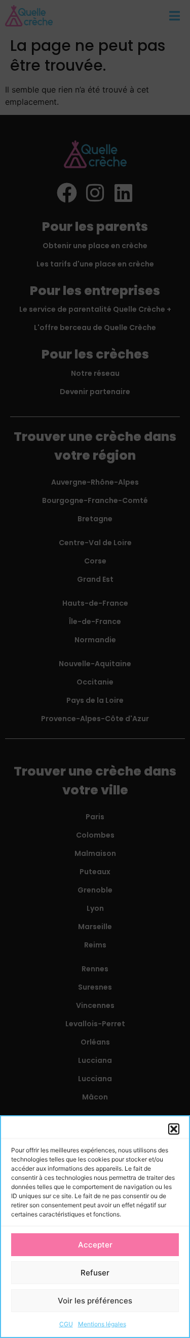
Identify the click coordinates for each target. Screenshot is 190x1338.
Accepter (95, 1245)
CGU (66, 1324)
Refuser (95, 1272)
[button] (174, 1129)
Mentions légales (102, 1324)
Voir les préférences (95, 1300)
